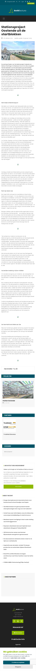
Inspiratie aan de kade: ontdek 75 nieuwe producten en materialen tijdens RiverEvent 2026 (17, 547)
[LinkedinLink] (28, 1)
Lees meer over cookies (18, 658)
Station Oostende (9, 401)
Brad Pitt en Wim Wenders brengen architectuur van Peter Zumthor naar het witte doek (18, 556)
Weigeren (18, 667)
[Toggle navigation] (3, 18)
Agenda (18, 644)
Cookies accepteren (18, 662)
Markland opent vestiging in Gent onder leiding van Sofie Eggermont (18, 520)
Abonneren (18, 486)
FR (19, 1)
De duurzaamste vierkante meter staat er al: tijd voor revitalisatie (17, 540)
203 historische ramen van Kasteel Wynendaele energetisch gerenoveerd (15, 533)
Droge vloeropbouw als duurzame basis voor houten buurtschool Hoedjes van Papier (17, 501)
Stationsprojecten (8, 451)
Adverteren (31, 3)
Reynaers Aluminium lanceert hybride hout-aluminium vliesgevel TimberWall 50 (17, 527)
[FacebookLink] (26, 1)
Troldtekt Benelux (9, 434)
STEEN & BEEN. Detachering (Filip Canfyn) (16, 562)
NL (16, 1)
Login (22, 1)
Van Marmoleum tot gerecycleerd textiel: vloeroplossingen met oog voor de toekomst (17, 508)
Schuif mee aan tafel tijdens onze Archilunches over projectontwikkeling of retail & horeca (18, 514)
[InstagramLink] (30, 1)
